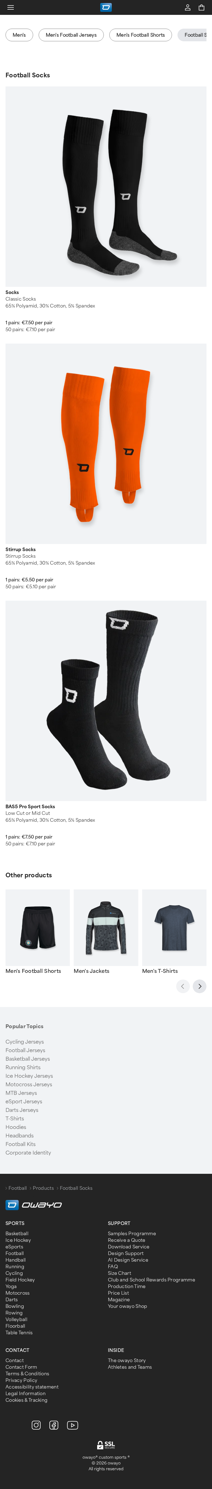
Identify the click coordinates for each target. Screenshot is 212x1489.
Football (18, 1188)
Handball (16, 1260)
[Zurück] (183, 986)
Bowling (15, 1306)
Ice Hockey (18, 1240)
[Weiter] (199, 986)
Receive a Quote (126, 1240)
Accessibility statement (32, 1387)
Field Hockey (20, 1280)
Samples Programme (132, 1233)
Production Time (127, 1286)
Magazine (119, 1299)
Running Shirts (23, 1068)
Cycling (14, 1273)
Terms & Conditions (27, 1373)
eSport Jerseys (24, 1102)
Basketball (17, 1233)
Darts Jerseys (22, 1110)
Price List (118, 1293)
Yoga (11, 1286)
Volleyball (16, 1319)
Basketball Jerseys (28, 1059)
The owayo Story (127, 1360)
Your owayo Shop (127, 1306)
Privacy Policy (21, 1380)
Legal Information (26, 1393)
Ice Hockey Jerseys (29, 1076)
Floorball (15, 1326)
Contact (15, 1360)
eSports (14, 1247)
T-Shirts (15, 1119)
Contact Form (21, 1367)
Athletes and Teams (130, 1367)
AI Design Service (128, 1260)
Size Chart (119, 1273)
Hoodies (16, 1127)
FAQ (113, 1266)
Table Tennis (19, 1332)
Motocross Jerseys (29, 1085)
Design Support (126, 1253)
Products (43, 1188)
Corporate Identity (28, 1153)
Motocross (18, 1293)
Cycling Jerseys (25, 1042)
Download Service (129, 1247)
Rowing (14, 1313)
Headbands (20, 1136)
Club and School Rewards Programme (151, 1280)
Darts (12, 1299)
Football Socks (28, 75)
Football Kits (21, 1144)
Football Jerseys (25, 1050)
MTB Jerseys (21, 1093)
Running (15, 1266)
